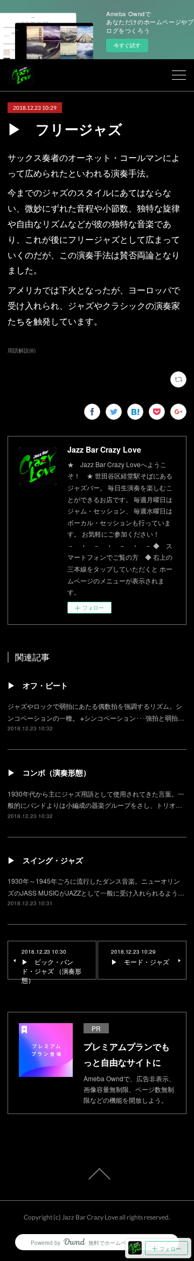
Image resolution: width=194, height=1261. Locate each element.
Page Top (97, 1174)
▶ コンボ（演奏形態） (49, 772)
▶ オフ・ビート (38, 685)
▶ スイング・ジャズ (45, 860)
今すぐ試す (127, 45)
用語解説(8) (22, 350)
